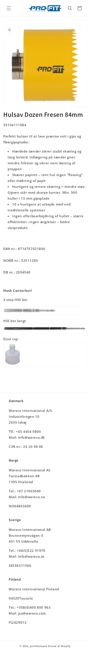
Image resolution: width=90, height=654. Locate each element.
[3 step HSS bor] (45, 315)
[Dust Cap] (45, 366)
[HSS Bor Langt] (45, 333)
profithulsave (38, 646)
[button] (9, 8)
